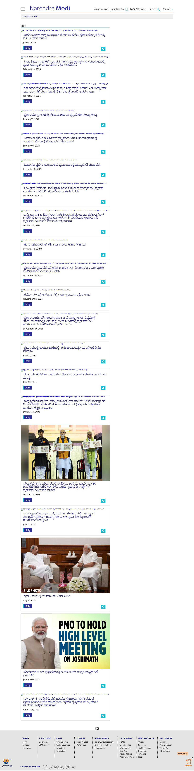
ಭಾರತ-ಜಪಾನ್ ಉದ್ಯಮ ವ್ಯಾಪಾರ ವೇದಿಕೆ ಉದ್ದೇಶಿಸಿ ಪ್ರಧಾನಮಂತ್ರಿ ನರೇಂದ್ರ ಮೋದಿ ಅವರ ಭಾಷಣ (64, 37)
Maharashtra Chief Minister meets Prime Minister (55, 244)
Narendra (50, 8)
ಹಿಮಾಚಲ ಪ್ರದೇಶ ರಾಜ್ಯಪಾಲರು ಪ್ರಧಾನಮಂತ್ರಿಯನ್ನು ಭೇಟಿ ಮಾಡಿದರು (62, 164)
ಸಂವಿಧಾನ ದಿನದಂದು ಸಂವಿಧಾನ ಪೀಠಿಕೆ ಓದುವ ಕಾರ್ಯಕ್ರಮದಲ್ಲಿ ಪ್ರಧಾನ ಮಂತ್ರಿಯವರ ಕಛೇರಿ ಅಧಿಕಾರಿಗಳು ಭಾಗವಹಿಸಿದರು (63, 190)
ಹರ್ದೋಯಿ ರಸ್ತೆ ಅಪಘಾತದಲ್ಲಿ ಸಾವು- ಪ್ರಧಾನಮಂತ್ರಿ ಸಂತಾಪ (56, 294)
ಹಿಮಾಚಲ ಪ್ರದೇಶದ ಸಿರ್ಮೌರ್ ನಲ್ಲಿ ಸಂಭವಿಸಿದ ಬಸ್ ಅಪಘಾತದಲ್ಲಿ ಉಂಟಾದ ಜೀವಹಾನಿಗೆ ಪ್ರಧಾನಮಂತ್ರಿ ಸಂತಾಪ (60, 140)
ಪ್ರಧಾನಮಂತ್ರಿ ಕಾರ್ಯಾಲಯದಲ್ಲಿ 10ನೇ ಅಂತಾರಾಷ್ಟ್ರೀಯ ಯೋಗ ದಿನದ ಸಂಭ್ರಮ (62, 349)
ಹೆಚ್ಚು (28, 48)
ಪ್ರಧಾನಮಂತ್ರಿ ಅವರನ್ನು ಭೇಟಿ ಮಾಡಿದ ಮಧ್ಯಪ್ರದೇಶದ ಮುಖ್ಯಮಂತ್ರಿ (60, 114)
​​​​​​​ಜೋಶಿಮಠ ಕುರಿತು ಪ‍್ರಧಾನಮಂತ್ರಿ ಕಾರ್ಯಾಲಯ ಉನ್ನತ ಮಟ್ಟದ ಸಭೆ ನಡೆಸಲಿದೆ (60, 674)
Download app (7, 766)
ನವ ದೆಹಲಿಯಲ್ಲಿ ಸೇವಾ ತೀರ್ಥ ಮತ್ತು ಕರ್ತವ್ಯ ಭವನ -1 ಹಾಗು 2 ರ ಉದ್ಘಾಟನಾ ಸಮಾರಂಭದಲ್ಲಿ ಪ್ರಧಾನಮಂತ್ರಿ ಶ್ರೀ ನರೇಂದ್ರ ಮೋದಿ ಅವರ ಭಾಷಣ (64, 90)
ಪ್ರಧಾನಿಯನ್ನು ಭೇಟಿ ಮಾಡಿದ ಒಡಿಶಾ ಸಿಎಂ (46, 596)
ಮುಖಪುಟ (26, 16)
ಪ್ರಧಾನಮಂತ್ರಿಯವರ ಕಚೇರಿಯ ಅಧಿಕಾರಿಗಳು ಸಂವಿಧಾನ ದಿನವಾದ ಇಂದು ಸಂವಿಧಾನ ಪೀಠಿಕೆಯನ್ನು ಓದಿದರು (63, 269)
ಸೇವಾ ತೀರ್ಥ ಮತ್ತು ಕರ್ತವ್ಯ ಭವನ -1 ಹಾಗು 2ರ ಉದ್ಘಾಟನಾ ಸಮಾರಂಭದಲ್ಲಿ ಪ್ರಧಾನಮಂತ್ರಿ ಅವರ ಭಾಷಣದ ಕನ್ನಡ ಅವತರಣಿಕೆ (64, 63)
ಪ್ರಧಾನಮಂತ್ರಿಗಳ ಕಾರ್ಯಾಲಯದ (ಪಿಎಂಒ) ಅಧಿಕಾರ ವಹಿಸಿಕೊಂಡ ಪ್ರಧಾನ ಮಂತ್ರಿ (64, 376)
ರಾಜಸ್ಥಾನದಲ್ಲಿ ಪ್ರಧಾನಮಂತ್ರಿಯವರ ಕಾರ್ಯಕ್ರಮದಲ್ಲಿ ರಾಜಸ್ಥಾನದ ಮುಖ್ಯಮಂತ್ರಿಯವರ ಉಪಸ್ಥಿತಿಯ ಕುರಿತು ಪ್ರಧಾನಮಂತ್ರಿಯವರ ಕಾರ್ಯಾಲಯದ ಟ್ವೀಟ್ (58, 517)
